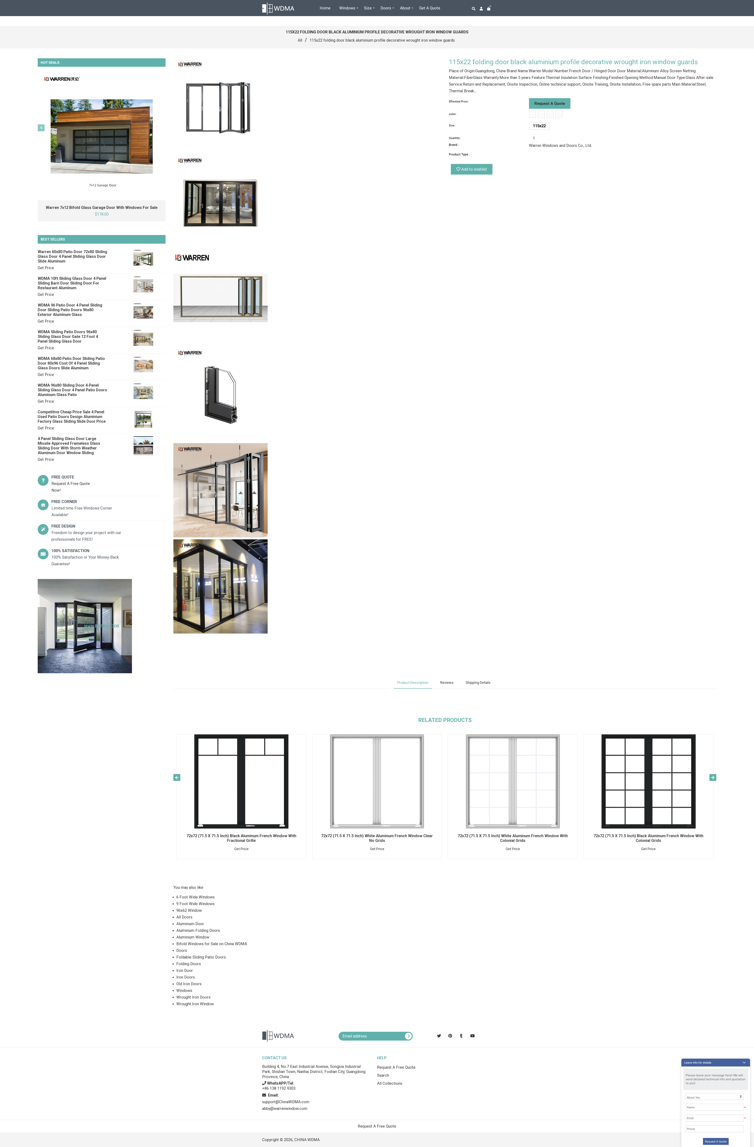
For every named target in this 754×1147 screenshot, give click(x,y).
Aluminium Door (190, 923)
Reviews (447, 683)
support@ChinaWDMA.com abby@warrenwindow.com (285, 1102)
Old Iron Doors (188, 983)
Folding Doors (188, 963)
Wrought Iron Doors (193, 997)
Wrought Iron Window (195, 1004)
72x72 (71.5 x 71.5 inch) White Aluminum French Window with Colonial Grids (513, 838)
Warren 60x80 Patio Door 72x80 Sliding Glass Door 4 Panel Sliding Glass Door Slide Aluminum (72, 256)
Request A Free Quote (396, 1067)
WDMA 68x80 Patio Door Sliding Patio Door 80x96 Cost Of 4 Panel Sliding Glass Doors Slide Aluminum (71, 363)
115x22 (539, 125)
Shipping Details (478, 683)
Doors (181, 950)
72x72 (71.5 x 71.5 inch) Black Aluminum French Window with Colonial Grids (648, 838)
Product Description (412, 683)
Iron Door (184, 970)
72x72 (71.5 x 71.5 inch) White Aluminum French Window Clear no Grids (377, 838)
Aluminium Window (192, 937)
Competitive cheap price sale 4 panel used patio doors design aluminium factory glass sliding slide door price (72, 417)
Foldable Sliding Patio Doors (201, 957)
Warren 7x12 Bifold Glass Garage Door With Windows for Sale (101, 207)
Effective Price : (459, 101)
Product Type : (459, 154)
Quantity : (455, 138)
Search (383, 1075)
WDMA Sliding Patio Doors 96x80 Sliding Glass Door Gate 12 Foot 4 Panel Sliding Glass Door (68, 336)
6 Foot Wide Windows (195, 897)
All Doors (184, 917)
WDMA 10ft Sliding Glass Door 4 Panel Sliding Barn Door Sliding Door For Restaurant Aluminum (72, 283)
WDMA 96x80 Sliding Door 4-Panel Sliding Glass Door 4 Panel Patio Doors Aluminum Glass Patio (72, 390)
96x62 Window (189, 910)
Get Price (46, 267)
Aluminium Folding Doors (198, 930)
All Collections (389, 1083)
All (300, 40)
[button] (715, 1063)
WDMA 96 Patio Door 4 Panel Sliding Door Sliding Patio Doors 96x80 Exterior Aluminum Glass (70, 310)
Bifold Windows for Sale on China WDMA (211, 943)
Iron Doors (185, 977)
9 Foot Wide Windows (195, 903)
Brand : (454, 145)
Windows (184, 990)
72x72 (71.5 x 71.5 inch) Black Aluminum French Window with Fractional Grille (241, 838)
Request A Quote (549, 103)
